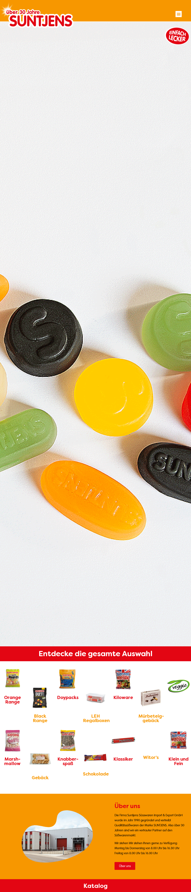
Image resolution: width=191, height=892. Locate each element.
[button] (179, 14)
